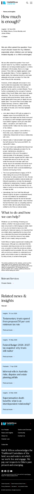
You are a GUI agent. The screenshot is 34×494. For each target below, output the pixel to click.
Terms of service (11, 475)
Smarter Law (5, 439)
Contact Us (21, 436)
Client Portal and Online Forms (18, 483)
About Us (4, 436)
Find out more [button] (7, 330)
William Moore (8, 31)
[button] (27, 2)
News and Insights (7, 433)
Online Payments (5, 483)
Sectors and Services (24, 429)
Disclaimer (14, 486)
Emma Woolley (18, 31)
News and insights (9, 11)
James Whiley (5, 33)
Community (21, 433)
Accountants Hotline (23, 486)
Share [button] (5, 36)
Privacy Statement (5, 486)
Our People (5, 429)
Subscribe (4, 444)
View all (3, 306)
